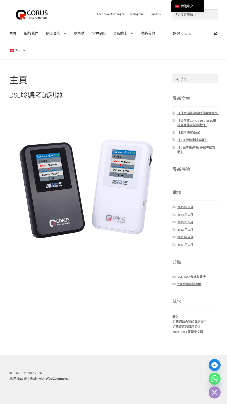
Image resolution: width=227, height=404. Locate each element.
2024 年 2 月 (185, 215)
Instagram (137, 14)
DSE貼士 (120, 33)
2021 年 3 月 (185, 245)
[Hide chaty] (215, 392)
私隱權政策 (18, 378)
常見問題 (99, 33)
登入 (175, 317)
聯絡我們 (148, 33)
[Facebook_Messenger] (215, 365)
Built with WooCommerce (49, 378)
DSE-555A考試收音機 (191, 277)
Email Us (155, 14)
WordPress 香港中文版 (187, 332)
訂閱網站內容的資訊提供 (189, 322)
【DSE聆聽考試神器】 (192, 140)
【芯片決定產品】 (189, 132)
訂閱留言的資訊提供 (186, 327)
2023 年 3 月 (185, 222)
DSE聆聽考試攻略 (189, 284)
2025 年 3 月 (185, 207)
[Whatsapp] (215, 379)
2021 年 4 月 (185, 237)
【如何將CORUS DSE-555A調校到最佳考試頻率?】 (196, 123)
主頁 (12, 33)
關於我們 (31, 33)
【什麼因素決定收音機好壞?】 (198, 113)
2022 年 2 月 (185, 229)
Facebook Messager (110, 14)
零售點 (79, 33)
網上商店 (53, 33)
